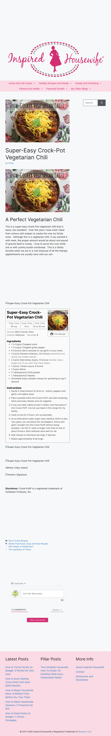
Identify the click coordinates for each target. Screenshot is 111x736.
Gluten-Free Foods (17, 544)
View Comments (37, 620)
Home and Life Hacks (20, 83)
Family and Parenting (86, 83)
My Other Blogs (79, 88)
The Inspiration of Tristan (20, 549)
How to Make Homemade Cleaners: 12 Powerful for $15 (19, 705)
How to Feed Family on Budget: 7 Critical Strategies (17, 717)
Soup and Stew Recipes (37, 544)
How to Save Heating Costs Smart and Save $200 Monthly (17, 682)
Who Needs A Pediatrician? (21, 546)
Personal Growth (55, 88)
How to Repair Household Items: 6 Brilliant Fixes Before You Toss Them (19, 694)
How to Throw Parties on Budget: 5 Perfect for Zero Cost (19, 670)
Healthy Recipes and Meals (54, 83)
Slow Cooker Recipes (18, 541)
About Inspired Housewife (90, 667)
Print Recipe (59, 334)
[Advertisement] (55, 19)
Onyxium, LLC (84, 731)
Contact (80, 671)
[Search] (102, 103)
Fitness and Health (29, 88)
